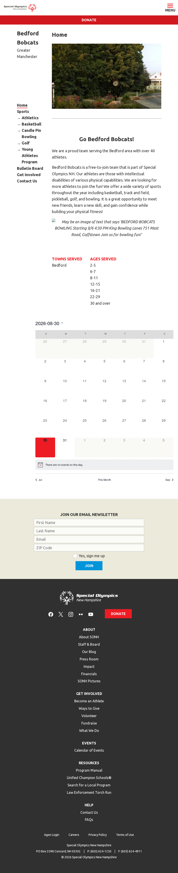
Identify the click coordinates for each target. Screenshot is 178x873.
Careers (74, 835)
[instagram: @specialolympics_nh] (70, 614)
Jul (40, 479)
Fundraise (89, 723)
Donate (89, 20)
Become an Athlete (89, 701)
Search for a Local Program (89, 785)
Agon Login (51, 835)
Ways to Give (89, 708)
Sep (167, 479)
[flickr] (80, 614)
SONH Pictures (89, 681)
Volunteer (89, 716)
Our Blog (89, 652)
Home (22, 105)
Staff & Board (89, 644)
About (89, 630)
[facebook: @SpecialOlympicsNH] (50, 614)
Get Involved (29, 174)
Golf (26, 143)
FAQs (89, 820)
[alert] (104, 465)
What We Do (89, 730)
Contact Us (27, 181)
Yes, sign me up (92, 556)
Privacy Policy (98, 835)
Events (89, 743)
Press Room (89, 659)
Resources (89, 763)
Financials (89, 674)
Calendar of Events (89, 750)
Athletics (30, 117)
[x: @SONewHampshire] (60, 614)
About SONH (89, 637)
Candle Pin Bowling (31, 133)
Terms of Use (125, 835)
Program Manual (89, 770)
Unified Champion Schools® (89, 778)
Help (89, 805)
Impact (89, 666)
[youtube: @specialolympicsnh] (90, 614)
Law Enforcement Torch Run (89, 792)
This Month (104, 479)
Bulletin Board (30, 168)
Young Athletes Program (30, 155)
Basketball (31, 124)
